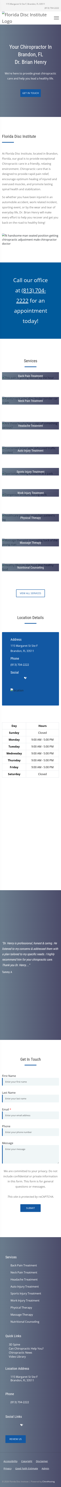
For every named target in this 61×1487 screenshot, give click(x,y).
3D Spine (14, 1344)
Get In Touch (30, 93)
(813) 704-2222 (51, 8)
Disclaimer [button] (42, 1461)
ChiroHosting (48, 1481)
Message (7, 1143)
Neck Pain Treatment (24, 1272)
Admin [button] (45, 1468)
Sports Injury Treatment (26, 1293)
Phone (6, 1126)
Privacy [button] (8, 1468)
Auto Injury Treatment (25, 1286)
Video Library (17, 1356)
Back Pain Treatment (24, 1265)
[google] (12, 678)
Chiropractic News (20, 1352)
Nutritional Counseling (25, 1322)
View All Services (30, 593)
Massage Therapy (22, 1314)
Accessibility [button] (10, 1461)
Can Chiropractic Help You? (26, 1348)
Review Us (15, 1439)
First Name (9, 1076)
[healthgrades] (25, 678)
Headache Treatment (24, 1279)
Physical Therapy (21, 1307)
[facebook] (19, 678)
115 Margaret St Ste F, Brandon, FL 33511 (25, 4)
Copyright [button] (26, 1461)
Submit (30, 1208)
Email (6, 1109)
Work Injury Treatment (25, 1300)
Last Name (9, 1092)
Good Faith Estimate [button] (26, 1468)
